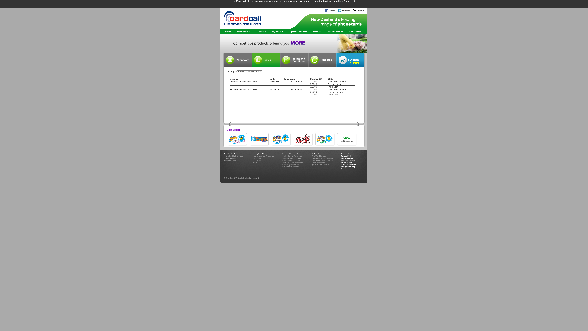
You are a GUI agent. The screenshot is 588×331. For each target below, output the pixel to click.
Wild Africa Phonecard (290, 167)
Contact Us (355, 31)
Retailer (317, 31)
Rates (266, 60)
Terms (294, 60)
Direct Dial (257, 158)
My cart (361, 11)
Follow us (346, 11)
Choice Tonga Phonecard (291, 158)
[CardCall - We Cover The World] (241, 17)
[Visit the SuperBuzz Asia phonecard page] (237, 139)
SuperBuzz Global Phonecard (323, 158)
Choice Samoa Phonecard (292, 156)
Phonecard (238, 60)
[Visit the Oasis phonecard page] (303, 139)
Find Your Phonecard (319, 156)
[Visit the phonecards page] (347, 139)
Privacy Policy (346, 156)
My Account (278, 31)
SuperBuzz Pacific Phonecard (323, 160)
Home (228, 31)
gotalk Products (297, 31)
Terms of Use (346, 162)
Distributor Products (231, 160)
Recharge (261, 31)
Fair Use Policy (347, 158)
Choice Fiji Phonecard (290, 165)
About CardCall (335, 31)
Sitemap (344, 169)
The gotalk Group (348, 167)
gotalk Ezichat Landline (320, 165)
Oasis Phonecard (318, 162)
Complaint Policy (348, 160)
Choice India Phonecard (291, 160)
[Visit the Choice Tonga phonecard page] (259, 139)
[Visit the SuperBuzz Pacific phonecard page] (281, 139)
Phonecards (242, 31)
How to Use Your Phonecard (263, 156)
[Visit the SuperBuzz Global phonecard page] (325, 139)
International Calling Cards (233, 156)
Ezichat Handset (230, 158)
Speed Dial (257, 160)
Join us (332, 11)
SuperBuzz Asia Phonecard (292, 162)
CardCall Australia (348, 165)
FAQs (255, 162)
